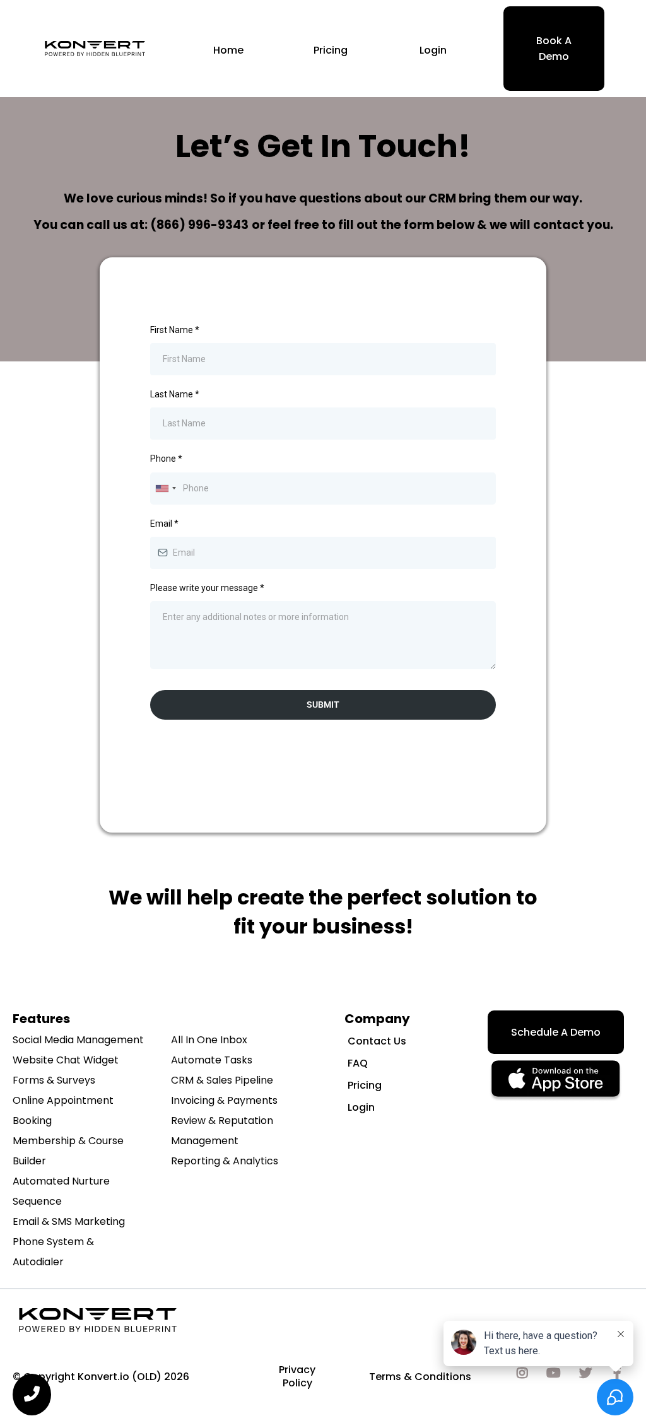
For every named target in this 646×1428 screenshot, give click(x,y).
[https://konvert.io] (95, 48)
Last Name (174, 394)
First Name (174, 330)
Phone (166, 459)
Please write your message (207, 588)
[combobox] (165, 488)
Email (164, 523)
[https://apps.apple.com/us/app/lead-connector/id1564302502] (555, 1081)
